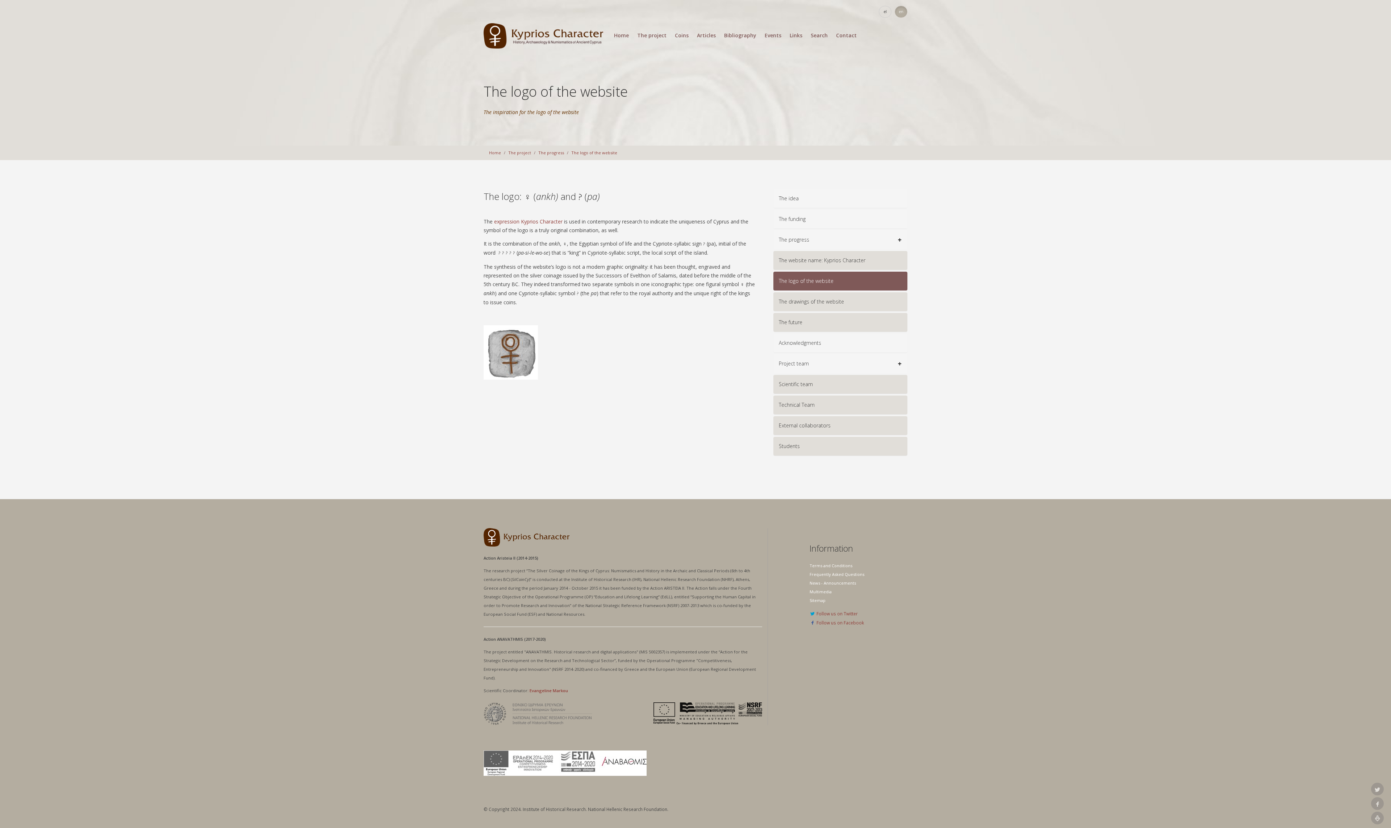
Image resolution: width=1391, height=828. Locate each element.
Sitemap (818, 600)
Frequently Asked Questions (837, 574)
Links (796, 35)
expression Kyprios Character (528, 221)
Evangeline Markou (549, 690)
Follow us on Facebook (839, 623)
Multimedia (821, 591)
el (885, 11)
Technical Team (797, 404)
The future (790, 322)
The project (652, 35)
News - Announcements (833, 583)
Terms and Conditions (831, 565)
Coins (682, 35)
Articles (706, 35)
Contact (846, 35)
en (901, 11)
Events (773, 35)
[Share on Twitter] (1377, 789)
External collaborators (805, 425)
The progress (551, 152)
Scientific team (796, 384)
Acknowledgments (800, 342)
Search (819, 35)
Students (789, 446)
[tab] (840, 198)
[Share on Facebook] (1377, 803)
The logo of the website (594, 152)
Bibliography (740, 35)
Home (621, 35)
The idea (789, 198)
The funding (792, 219)
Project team (794, 363)
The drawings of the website (811, 301)
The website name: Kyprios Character (822, 260)
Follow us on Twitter (836, 613)
